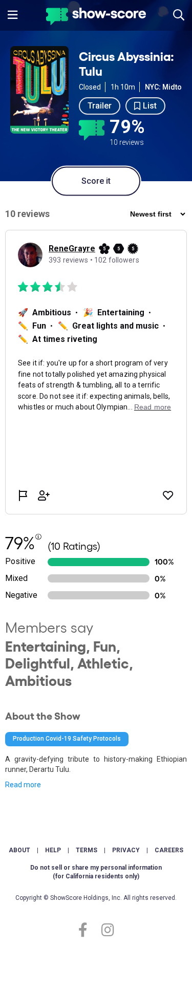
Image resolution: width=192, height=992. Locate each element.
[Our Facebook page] (87, 930)
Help (53, 850)
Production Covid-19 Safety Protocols (67, 738)
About (19, 850)
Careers (169, 850)
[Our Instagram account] (105, 930)
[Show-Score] (96, 18)
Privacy (126, 850)
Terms (86, 850)
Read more (23, 785)
